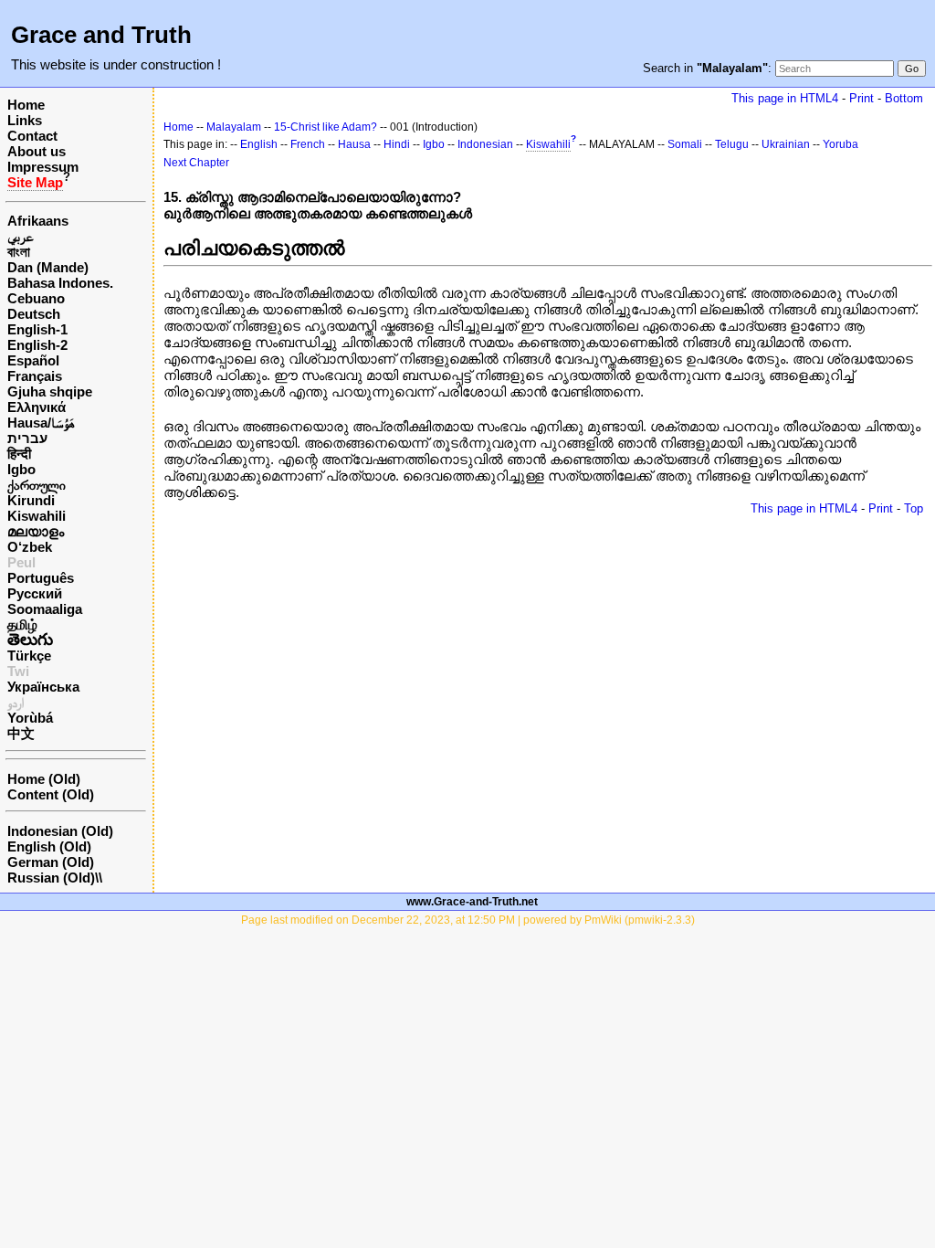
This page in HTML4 (784, 98)
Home (26, 104)
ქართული (36, 484)
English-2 (37, 345)
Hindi (396, 144)
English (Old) (49, 846)
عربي (20, 236)
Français (34, 376)
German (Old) (50, 862)
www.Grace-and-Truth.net (472, 901)
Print (861, 98)
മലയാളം (35, 531)
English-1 (37, 329)
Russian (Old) (51, 877)
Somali (684, 144)
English (259, 144)
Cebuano (36, 298)
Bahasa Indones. (60, 283)
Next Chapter (196, 162)
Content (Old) (50, 794)
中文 (21, 733)
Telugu (732, 144)
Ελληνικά (36, 407)
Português (40, 578)
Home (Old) (43, 779)
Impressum (43, 167)
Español (33, 360)
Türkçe (29, 655)
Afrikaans (37, 220)
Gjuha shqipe (49, 391)
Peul (21, 562)
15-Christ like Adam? (325, 127)
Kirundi (31, 500)
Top (913, 508)
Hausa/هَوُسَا (41, 422)
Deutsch (33, 314)
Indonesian (485, 144)
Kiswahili (36, 516)
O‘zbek (29, 547)
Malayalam (233, 127)
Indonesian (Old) (60, 831)
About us (36, 151)
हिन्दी (19, 453)
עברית (27, 438)
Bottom (904, 98)
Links (24, 120)
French (307, 144)
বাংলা (18, 251)
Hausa (354, 144)
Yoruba (840, 144)
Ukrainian (786, 144)
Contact (32, 135)
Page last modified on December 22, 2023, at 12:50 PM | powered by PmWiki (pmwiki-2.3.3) (468, 920)
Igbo (21, 469)
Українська (43, 686)
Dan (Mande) (48, 267)
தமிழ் (22, 624)
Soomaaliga (44, 609)
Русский (34, 593)
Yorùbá (30, 717)
